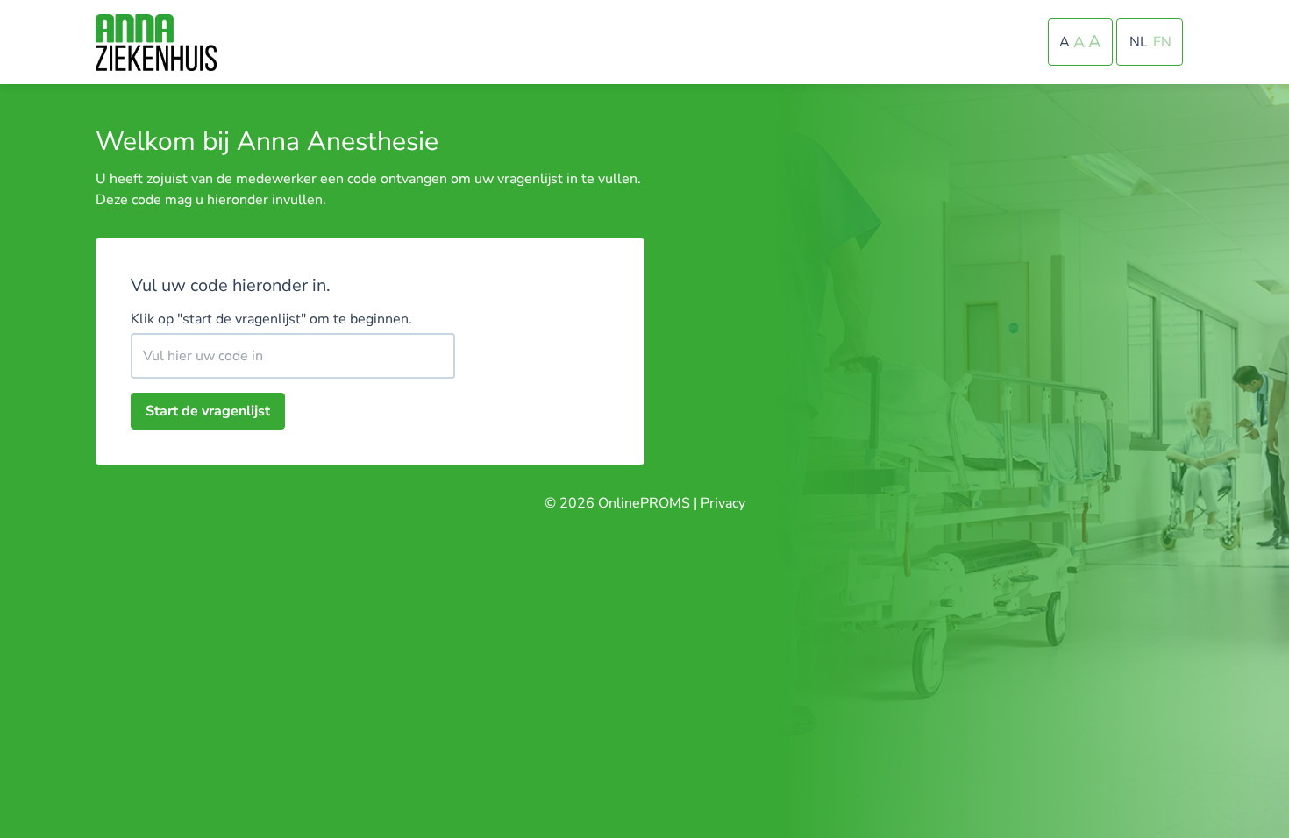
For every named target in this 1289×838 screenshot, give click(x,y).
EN (1162, 42)
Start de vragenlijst (208, 411)
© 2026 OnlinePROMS (617, 503)
